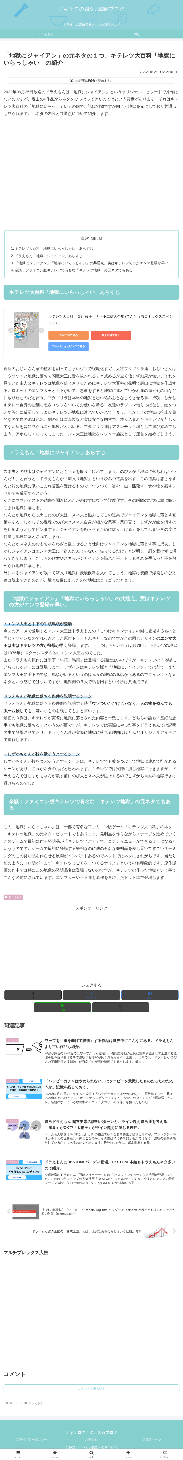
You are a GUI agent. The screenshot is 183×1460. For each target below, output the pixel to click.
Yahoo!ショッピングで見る (68, 346)
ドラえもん (15, 897)
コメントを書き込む (91, 1388)
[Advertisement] (91, 184)
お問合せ (91, 1439)
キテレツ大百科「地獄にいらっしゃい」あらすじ (54, 248)
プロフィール (151, 1439)
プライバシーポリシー (31, 1439)
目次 (85, 238)
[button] (120, 1007)
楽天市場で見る (111, 335)
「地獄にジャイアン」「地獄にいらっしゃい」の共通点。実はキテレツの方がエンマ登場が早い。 (93, 263)
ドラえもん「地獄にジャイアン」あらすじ (49, 256)
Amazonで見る (68, 335)
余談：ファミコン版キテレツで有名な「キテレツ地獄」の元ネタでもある (74, 270)
